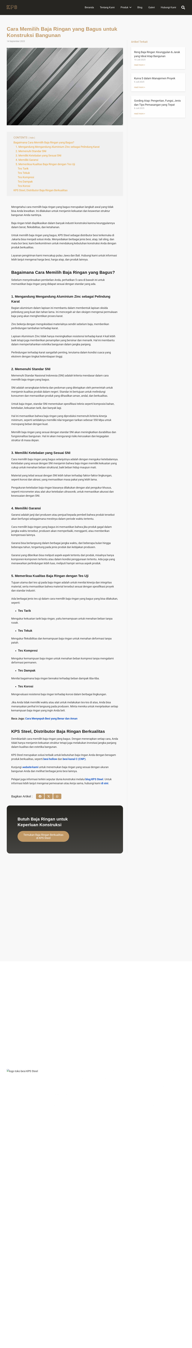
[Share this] (40, 796)
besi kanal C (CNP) (74, 759)
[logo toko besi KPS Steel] (12, 7)
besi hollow (50, 759)
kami (30, 767)
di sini (104, 783)
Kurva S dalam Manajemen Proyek (154, 78)
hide (32, 138)
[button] (183, 7)
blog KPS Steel (94, 779)
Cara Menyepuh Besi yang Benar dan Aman (51, 718)
